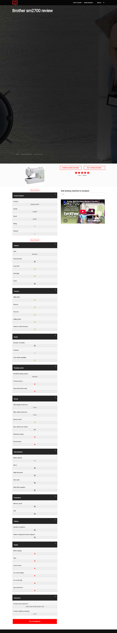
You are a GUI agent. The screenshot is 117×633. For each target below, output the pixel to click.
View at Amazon (35, 190)
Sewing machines (88, 2)
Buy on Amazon (34, 621)
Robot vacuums (77, 2)
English (99, 2)
